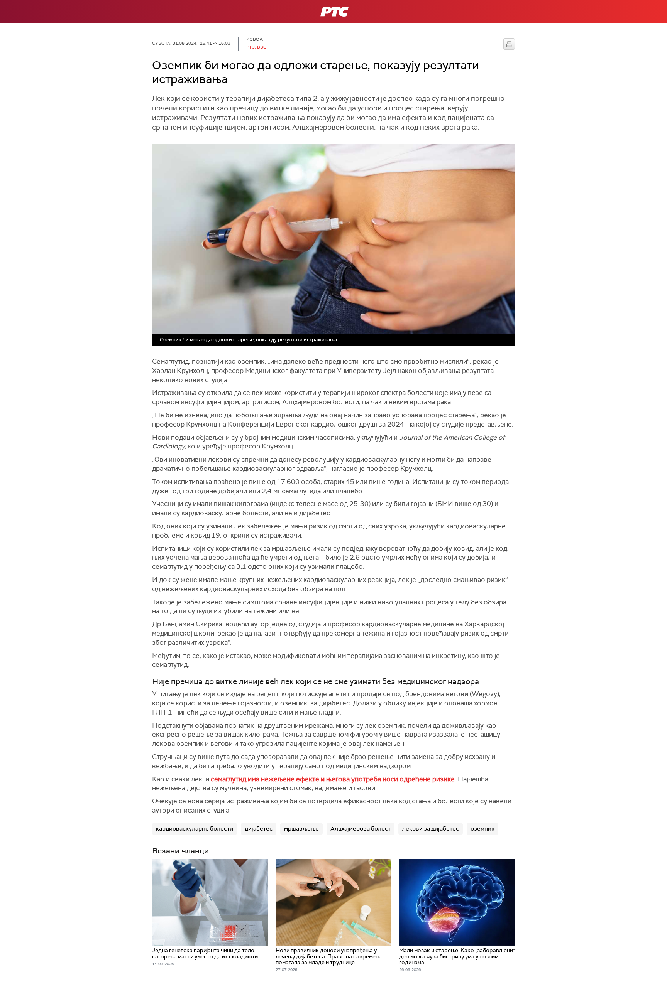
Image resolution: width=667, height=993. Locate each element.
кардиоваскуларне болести (194, 829)
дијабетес (259, 829)
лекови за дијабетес (430, 829)
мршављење (301, 829)
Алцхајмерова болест (360, 829)
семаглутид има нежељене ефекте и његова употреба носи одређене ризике (333, 779)
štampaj (509, 44)
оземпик (482, 829)
